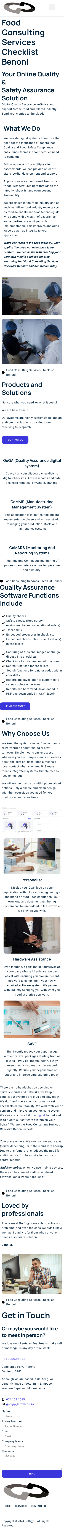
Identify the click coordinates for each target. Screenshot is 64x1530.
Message (8, 1451)
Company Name (12, 1441)
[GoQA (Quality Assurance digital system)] (32, 451)
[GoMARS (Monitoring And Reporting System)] (32, 539)
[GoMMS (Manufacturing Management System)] (32, 493)
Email (5, 1431)
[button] (52, 7)
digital (41, 1115)
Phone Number (12, 1421)
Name (6, 1411)
